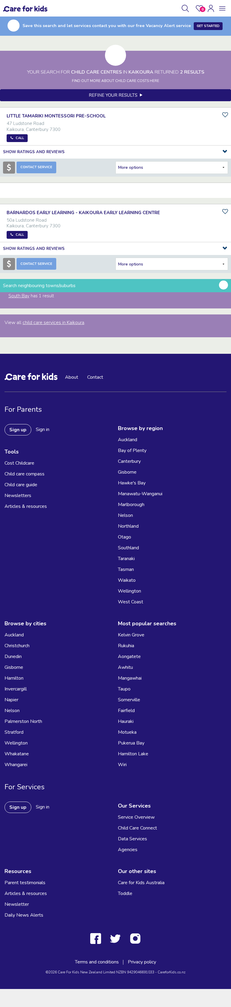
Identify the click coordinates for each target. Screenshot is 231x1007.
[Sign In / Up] (211, 8)
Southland (128, 547)
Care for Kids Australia (141, 882)
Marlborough (131, 504)
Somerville (129, 699)
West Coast (130, 602)
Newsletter (17, 904)
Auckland (127, 439)
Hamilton (14, 678)
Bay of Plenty (132, 450)
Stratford (14, 732)
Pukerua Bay (131, 743)
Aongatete (129, 656)
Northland (128, 526)
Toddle (125, 893)
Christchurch (17, 645)
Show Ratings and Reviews (34, 152)
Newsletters (18, 495)
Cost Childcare (19, 463)
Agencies (127, 849)
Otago (124, 537)
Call (20, 138)
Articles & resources (26, 506)
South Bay (18, 296)
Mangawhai (130, 678)
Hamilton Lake (133, 754)
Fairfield (126, 710)
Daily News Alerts (24, 915)
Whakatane (17, 754)
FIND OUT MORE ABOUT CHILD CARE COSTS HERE (115, 80)
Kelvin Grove (131, 635)
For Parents (23, 409)
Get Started (208, 26)
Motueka (127, 732)
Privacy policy (142, 962)
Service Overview (136, 817)
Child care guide (21, 484)
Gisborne (127, 472)
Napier (11, 699)
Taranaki (126, 558)
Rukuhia (126, 645)
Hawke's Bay (132, 483)
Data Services (132, 839)
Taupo (124, 689)
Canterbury (129, 461)
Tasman (126, 569)
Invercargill (16, 689)
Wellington (129, 591)
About (71, 377)
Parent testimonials (25, 882)
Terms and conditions (97, 962)
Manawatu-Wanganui (140, 493)
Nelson (125, 515)
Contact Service (36, 167)
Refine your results (114, 95)
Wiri (122, 764)
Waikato (127, 580)
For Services (25, 787)
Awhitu (125, 667)
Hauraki (126, 721)
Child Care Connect (137, 828)
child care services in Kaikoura (53, 322)
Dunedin (13, 656)
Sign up (17, 429)
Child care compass (25, 474)
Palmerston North (23, 721)
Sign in (42, 429)
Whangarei (16, 764)
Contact (95, 377)
